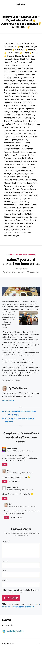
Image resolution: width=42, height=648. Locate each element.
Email (4, 571)
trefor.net (21, 4)
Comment (5, 542)
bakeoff (7, 380)
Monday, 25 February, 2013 (15, 272)
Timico (17, 380)
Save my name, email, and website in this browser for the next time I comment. (21, 591)
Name (5, 561)
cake (13, 380)
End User (23, 254)
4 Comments (34, 272)
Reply (5, 464)
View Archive (8, 400)
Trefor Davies (23, 269)
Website (5, 580)
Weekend (31, 254)
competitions (12, 254)
